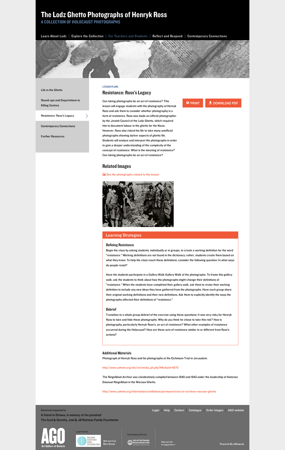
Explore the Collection (87, 36)
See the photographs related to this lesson (132, 174)
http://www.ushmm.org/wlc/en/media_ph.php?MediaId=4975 (140, 367)
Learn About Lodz (54, 36)
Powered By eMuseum (232, 444)
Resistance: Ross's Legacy (57, 115)
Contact (179, 410)
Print (194, 103)
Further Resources (52, 136)
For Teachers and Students (128, 36)
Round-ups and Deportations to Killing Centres (60, 102)
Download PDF (225, 103)
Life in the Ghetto (51, 90)
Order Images (214, 410)
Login (155, 410)
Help (167, 410)
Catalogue (195, 410)
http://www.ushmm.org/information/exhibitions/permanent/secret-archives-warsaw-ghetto (159, 391)
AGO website (236, 410)
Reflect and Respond (168, 36)
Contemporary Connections (207, 36)
